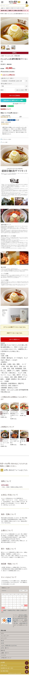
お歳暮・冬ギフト (5, 652)
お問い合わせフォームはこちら (16, 470)
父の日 (2, 643)
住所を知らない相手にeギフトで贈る (13, 100)
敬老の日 (7, 8)
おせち (2, 633)
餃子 (18, 8)
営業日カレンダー (6, 587)
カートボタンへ (14, 339)
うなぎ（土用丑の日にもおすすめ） (9, 645)
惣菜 (6, 13)
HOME (1, 13)
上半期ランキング (14, 8)
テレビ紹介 (22, 8)
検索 (27, 5)
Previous (1, 413)
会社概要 (3, 662)
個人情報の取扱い (5, 671)
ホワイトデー (4, 638)
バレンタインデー (5, 635)
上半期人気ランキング (6, 657)
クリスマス (3, 655)
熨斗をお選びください (6, 83)
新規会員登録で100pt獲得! (8, 71)
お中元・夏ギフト (5, 648)
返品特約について (6, 109)
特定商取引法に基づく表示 (7, 668)
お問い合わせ (4, 665)
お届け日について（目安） (7, 78)
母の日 (2, 640)
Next (28, 413)
